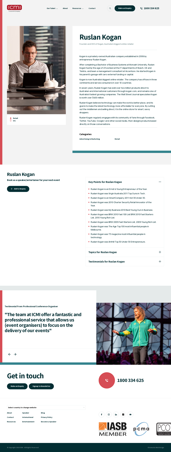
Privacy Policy (46, 417)
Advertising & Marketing (89, 139)
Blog (43, 413)
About (9, 413)
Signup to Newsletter (41, 386)
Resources (11, 421)
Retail (15, 118)
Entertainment (28, 421)
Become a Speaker (48, 421)
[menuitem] (52, 8)
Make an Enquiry (17, 386)
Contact (10, 417)
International (27, 417)
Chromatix (151, 447)
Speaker (25, 413)
